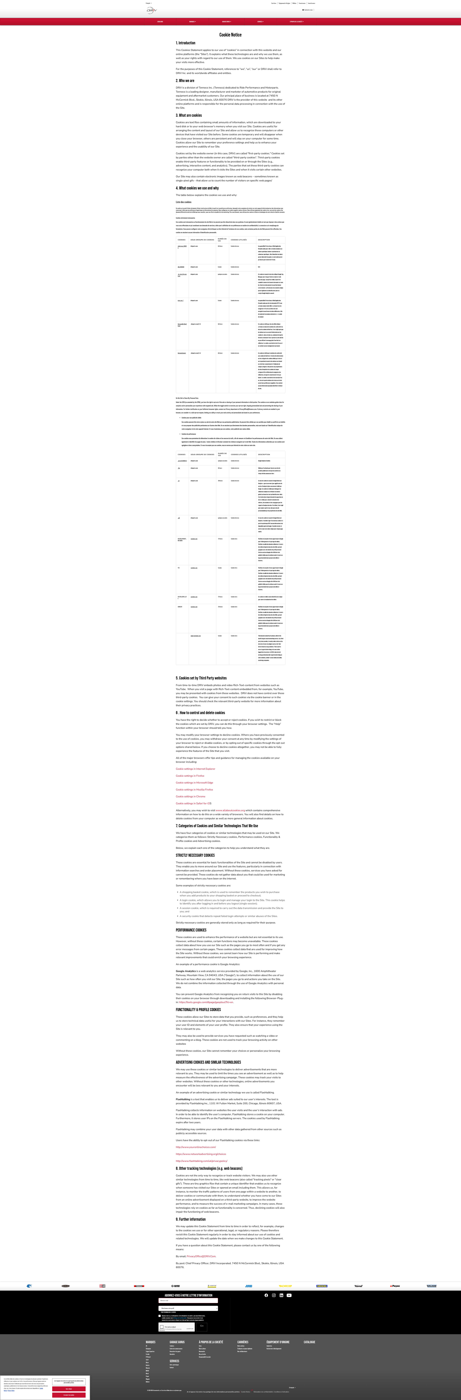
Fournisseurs (302, 3)
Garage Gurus (226, 22)
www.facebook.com (196, 636)
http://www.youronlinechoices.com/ (196, 1147)
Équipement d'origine (278, 1342)
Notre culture (202, 1349)
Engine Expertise (150, 1351)
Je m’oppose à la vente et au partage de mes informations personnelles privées (213, 1392)
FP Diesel (148, 1357)
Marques (191, 22)
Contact (172, 1367)
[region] (45, 1387)
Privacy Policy (11, 1390)
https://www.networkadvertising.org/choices (201, 1154)
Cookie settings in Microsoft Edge (194, 782)
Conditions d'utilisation (281, 1392)
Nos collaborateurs (242, 1351)
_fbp (179, 468)
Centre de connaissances (176, 1349)
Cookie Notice (245, 1392)
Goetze (147, 1365)
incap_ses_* (181, 300)
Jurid (147, 1360)
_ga (178, 481)
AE (146, 1346)
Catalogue (160, 22)
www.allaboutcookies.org (230, 810)
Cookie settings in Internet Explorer (195, 769)
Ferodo (147, 1354)
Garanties (172, 1354)
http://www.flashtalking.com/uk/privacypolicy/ (201, 1161)
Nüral (147, 1373)
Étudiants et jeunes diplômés (244, 1349)
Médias (294, 3)
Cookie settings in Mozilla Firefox (194, 789)
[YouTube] (289, 1295)
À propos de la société (296, 22)
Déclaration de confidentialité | (264, 1392)
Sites (200, 1346)
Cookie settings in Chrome (190, 796)
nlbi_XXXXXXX (181, 267)
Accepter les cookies (69, 1395)
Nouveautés (202, 1351)
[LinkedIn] (281, 1295)
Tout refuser (69, 1389)
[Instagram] (273, 1295)
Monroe (148, 1368)
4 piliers (172, 1346)
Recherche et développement (274, 1349)
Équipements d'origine (284, 3)
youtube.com (194, 539)
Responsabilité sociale (205, 1357)
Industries (269, 1346)
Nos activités (202, 1354)
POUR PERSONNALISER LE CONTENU (168, 1312)
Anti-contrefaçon (174, 1365)
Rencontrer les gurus (175, 1351)
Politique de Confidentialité (180, 1318)
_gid (179, 518)
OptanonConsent (182, 353)
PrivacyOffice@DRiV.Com (201, 1256)
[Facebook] (266, 1295)
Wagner (148, 1379)
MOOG (147, 1371)
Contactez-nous (309, 10)
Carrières (273, 3)
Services (260, 22)
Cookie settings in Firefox (190, 775)
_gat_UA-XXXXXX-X (182, 461)
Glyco (147, 1362)
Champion (148, 1349)
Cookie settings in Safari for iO (193, 803)
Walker (148, 1382)
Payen (147, 1376)
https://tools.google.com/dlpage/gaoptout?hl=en (206, 1002)
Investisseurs (311, 3)
